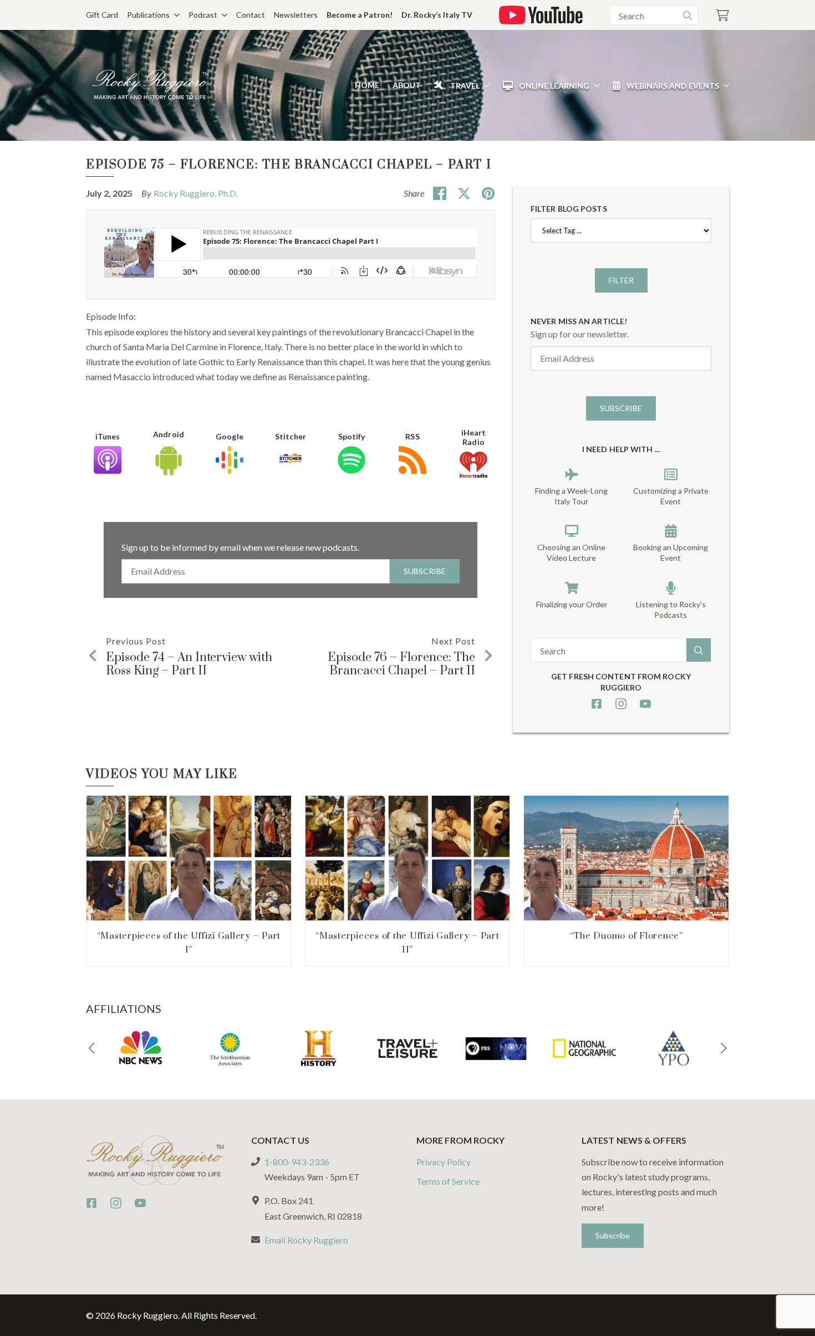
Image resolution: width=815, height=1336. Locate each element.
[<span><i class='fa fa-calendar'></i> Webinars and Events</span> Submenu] (724, 85)
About (407, 85)
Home (367, 85)
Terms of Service (448, 1181)
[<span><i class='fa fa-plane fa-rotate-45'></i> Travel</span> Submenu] (485, 85)
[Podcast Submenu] (222, 15)
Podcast (203, 14)
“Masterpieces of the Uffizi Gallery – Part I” (189, 942)
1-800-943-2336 (296, 1161)
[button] (91, 1048)
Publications (148, 14)
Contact (250, 14)
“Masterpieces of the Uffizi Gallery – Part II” (407, 942)
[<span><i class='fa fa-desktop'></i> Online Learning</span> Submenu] (594, 85)
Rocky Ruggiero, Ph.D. (196, 193)
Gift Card (102, 14)
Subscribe (425, 571)
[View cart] (722, 15)
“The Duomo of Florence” (626, 935)
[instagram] (620, 703)
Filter (621, 280)
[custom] (596, 703)
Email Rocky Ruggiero (306, 1240)
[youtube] (645, 703)
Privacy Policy (443, 1161)
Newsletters (296, 14)
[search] (687, 15)
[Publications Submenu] (175, 15)
